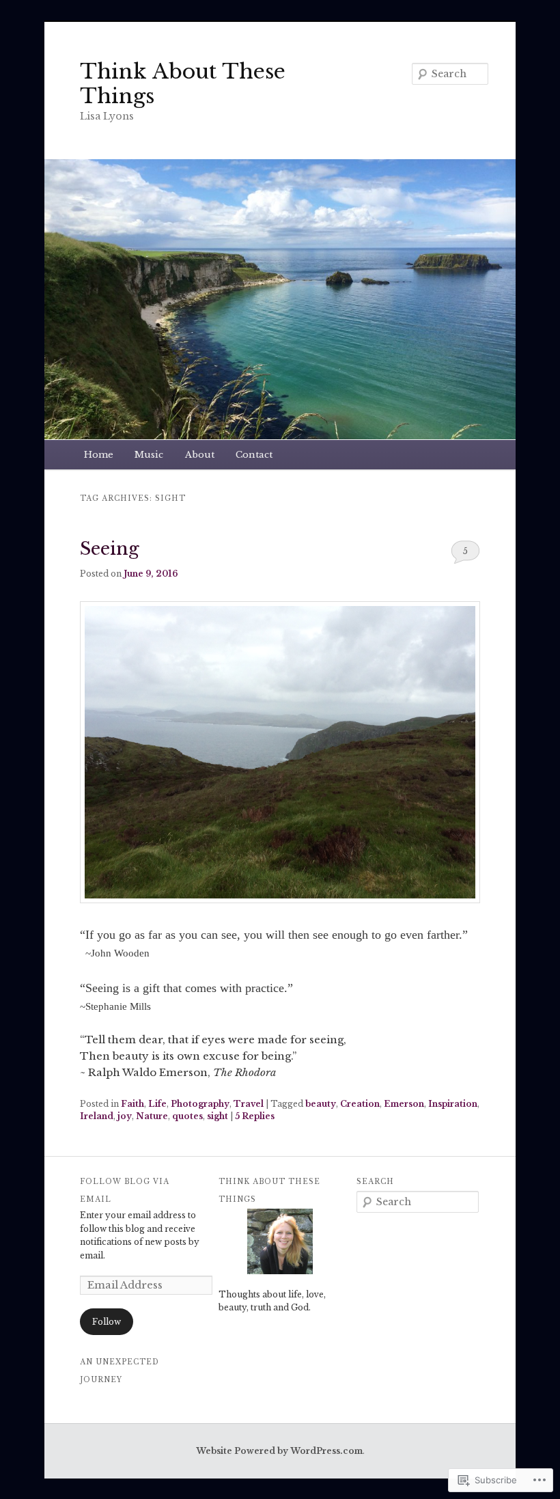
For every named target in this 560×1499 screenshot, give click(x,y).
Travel (249, 1104)
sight (217, 1116)
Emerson (404, 1104)
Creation (360, 1104)
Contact (254, 454)
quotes (187, 1116)
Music (149, 454)
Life (157, 1104)
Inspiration (452, 1104)
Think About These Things (182, 84)
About (199, 454)
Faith (132, 1104)
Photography (200, 1104)
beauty (320, 1104)
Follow (106, 1322)
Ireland (96, 1116)
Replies (255, 1116)
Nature (152, 1116)
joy (124, 1116)
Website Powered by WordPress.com (279, 1451)
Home (98, 454)
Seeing (109, 549)
